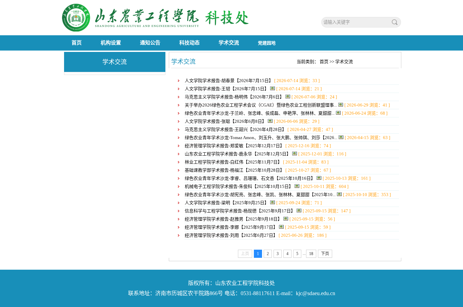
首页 (77, 42)
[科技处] (163, 30)
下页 (325, 253)
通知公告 (150, 42)
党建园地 (267, 42)
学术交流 (229, 42)
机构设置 (111, 42)
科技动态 (189, 42)
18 (311, 253)
